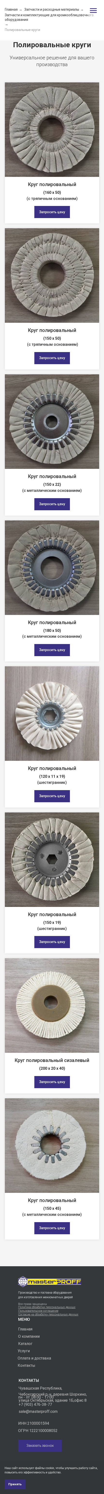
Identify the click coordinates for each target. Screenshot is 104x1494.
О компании (29, 1336)
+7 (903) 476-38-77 (35, 1404)
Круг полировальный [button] (52, 184)
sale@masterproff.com (38, 1411)
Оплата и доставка (34, 1358)
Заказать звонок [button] (40, 1445)
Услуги (24, 1351)
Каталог (25, 1343)
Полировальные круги (22, 30)
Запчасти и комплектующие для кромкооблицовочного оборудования (49, 17)
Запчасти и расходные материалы (51, 9)
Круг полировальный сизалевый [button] (52, 1060)
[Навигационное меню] (93, 10)
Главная (11, 9)
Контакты (26, 1365)
